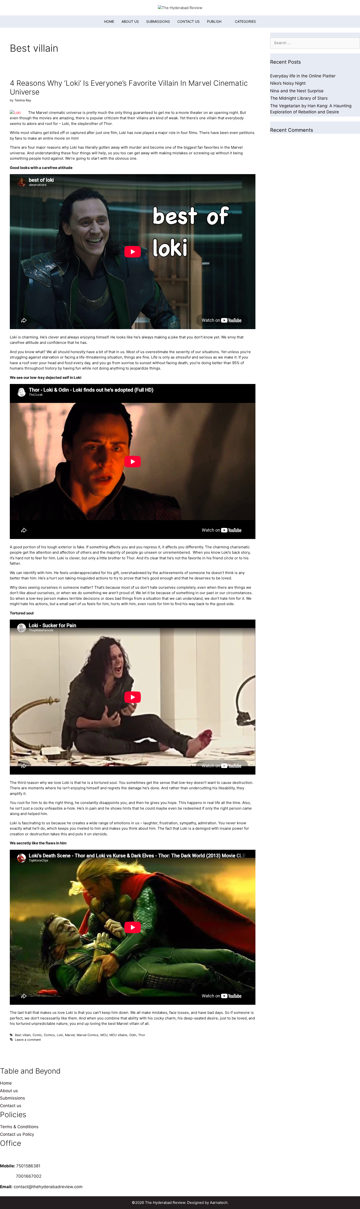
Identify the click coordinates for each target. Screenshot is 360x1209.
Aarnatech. (219, 1202)
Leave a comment (28, 1039)
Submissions (158, 21)
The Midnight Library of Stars (299, 98)
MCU (104, 1035)
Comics (49, 1035)
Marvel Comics (87, 1035)
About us (130, 21)
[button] (242, 21)
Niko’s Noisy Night (288, 83)
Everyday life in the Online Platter (303, 75)
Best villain (23, 1035)
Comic (37, 1035)
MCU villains (118, 1035)
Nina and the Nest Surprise (297, 90)
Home (109, 21)
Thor (141, 1035)
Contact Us (188, 21)
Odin (132, 1035)
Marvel (70, 1035)
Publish (214, 21)
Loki (60, 1035)
